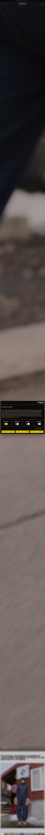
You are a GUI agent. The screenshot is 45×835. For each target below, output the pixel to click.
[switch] (17, 424)
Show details (38, 428)
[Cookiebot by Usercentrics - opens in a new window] (38, 403)
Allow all (36, 431)
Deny (8, 431)
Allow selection (22, 431)
